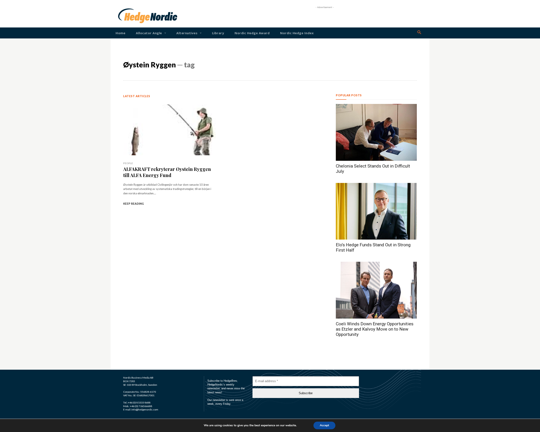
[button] (419, 32)
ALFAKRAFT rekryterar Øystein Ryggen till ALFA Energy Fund (167, 172)
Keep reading (133, 203)
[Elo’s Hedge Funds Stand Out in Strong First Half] (376, 211)
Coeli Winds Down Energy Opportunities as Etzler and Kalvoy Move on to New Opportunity (374, 329)
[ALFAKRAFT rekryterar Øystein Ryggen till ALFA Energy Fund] (169, 129)
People (128, 163)
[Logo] (131, 15)
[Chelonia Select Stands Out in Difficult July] (376, 132)
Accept (324, 425)
